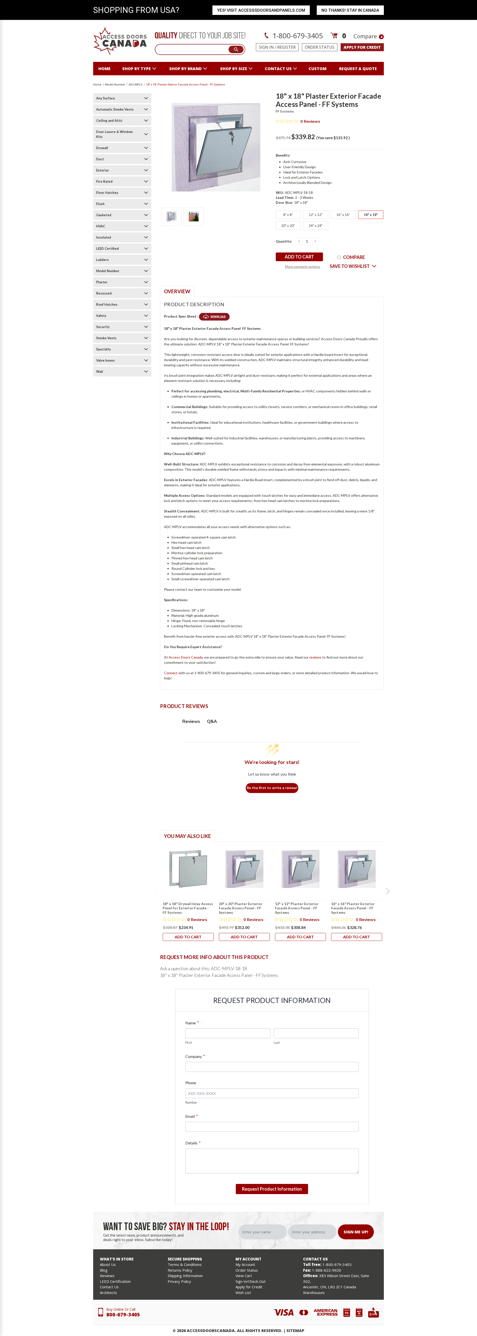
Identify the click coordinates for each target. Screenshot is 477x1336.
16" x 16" (343, 215)
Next (387, 891)
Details (192, 1142)
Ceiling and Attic (109, 121)
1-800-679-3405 (297, 35)
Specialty (103, 349)
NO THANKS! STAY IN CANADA (350, 10)
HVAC (100, 226)
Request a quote (358, 68)
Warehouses (314, 1292)
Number (191, 1102)
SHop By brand (185, 68)
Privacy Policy (179, 1281)
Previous (156, 891)
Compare (368, 36)
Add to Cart (188, 936)
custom (317, 68)
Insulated (103, 237)
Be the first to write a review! (272, 788)
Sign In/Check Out (251, 1281)
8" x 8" (288, 215)
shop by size (233, 68)
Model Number (107, 271)
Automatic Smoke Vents (115, 109)
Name (192, 1022)
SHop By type (136, 68)
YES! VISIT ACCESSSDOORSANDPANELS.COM (261, 10)
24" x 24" (315, 226)
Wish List (243, 1292)
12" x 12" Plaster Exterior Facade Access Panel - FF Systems (297, 908)
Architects (108, 1292)
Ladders (102, 260)
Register (286, 47)
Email (191, 1116)
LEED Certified (107, 248)
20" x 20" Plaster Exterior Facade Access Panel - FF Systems (241, 908)
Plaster (102, 282)
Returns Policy (180, 1270)
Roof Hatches (107, 304)
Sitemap (295, 1330)
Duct (100, 159)
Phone (190, 1082)
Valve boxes (105, 360)
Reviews (107, 1275)
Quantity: (284, 241)
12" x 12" (315, 215)
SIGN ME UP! (356, 1232)
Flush (100, 204)
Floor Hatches (107, 193)
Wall (99, 372)
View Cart (244, 1275)
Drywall (102, 148)
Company (194, 1056)
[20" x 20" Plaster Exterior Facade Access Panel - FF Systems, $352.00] (244, 869)
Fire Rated (104, 181)
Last (277, 1042)
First (188, 1042)
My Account (245, 1264)
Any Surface (105, 98)
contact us (278, 68)
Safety (101, 316)
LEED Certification (115, 1281)
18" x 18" (371, 215)
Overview (177, 291)
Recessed (104, 293)
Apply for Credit (249, 1286)
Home (104, 68)
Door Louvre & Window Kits (114, 134)
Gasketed (103, 215)
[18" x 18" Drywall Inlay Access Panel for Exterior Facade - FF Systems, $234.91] (188, 869)
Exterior (102, 170)
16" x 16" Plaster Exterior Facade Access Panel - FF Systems (353, 908)
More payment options (302, 266)
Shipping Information (185, 1275)
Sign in (266, 47)
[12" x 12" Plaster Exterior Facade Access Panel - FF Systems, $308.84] (300, 869)
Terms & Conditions (185, 1264)
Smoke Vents (106, 338)
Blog (104, 1270)
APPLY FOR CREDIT (362, 47)
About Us (108, 1264)
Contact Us (109, 1286)
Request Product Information (272, 1189)
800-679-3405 (123, 1314)
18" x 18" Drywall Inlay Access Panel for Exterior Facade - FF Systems (188, 908)
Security (103, 327)
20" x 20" (288, 226)
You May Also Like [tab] (187, 836)
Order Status (319, 47)
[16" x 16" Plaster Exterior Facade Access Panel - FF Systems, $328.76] (356, 869)
